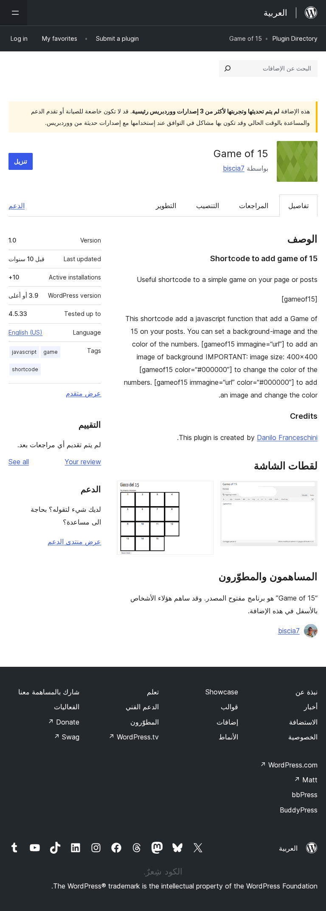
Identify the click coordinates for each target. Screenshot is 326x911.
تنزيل (20, 161)
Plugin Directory (295, 38)
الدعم (16, 205)
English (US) (25, 332)
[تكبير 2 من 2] (202, 492)
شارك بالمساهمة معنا (48, 692)
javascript (24, 352)
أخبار (311, 706)
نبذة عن (306, 692)
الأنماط (228, 737)
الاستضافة (303, 722)
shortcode (25, 369)
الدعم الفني (142, 706)
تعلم (153, 692)
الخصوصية (303, 737)
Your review (83, 461)
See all (18, 461)
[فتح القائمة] (13, 12)
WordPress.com (289, 765)
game (50, 352)
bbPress (305, 794)
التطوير (166, 205)
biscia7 (233, 168)
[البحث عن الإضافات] (227, 68)
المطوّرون (144, 722)
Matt (306, 780)
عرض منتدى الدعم (74, 541)
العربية (288, 848)
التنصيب (207, 205)
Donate (63, 722)
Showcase (221, 692)
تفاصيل (298, 205)
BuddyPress (299, 810)
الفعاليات (66, 706)
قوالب (229, 706)
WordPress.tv (133, 737)
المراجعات (253, 205)
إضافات (227, 722)
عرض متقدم (83, 393)
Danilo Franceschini (287, 437)
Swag (66, 737)
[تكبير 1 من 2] (306, 492)
